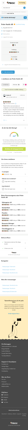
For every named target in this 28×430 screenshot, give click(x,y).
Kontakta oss (5, 364)
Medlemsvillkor (5, 386)
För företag (22, 2)
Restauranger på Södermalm (9, 291)
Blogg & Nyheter (5, 348)
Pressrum (4, 381)
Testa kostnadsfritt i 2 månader (9, 346)
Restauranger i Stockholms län (10, 272)
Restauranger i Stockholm (8, 269)
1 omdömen (5, 84)
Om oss (4, 379)
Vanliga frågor (5, 366)
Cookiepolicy (5, 371)
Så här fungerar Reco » (14, 313)
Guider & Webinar (6, 351)
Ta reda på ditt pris (6, 355)
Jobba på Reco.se (6, 384)
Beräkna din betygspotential (14, 149)
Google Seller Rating (6, 353)
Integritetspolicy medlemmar (8, 368)
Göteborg (10, 414)
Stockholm (4, 414)
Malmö (14, 414)
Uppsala (19, 414)
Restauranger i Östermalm (8, 266)
